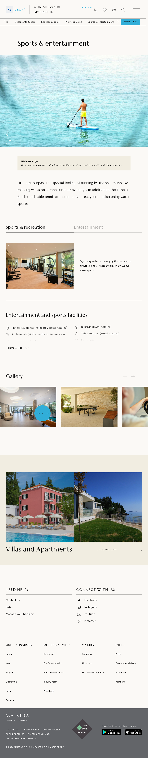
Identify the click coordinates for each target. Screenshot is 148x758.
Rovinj (9, 654)
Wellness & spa (73, 21)
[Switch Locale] (104, 9)
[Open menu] (136, 9)
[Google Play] (111, 732)
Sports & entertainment (101, 21)
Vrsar (9, 663)
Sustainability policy (93, 672)
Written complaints (39, 734)
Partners (120, 681)
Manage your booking (20, 614)
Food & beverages (54, 672)
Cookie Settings (15, 734)
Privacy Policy (31, 730)
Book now (131, 22)
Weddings (49, 691)
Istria (9, 691)
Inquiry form (50, 681)
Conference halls (53, 663)
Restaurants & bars (24, 21)
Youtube (89, 614)
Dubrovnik (11, 681)
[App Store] (133, 732)
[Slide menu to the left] (4, 21)
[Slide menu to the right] (117, 21)
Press (118, 654)
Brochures (120, 672)
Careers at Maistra (125, 663)
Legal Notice (13, 730)
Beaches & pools (50, 21)
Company (87, 654)
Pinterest (90, 621)
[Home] (15, 9)
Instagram (90, 607)
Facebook (90, 600)
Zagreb (10, 672)
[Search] (123, 9)
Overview (49, 654)
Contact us (13, 600)
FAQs (9, 607)
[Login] (114, 9)
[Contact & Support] (95, 9)
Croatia (10, 700)
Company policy (51, 730)
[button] (133, 376)
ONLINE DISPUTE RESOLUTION (21, 738)
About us (87, 663)
